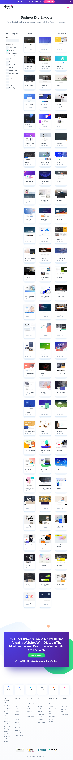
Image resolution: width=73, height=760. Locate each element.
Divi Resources (42, 708)
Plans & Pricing (19, 735)
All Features (7, 703)
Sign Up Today (36, 655)
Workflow (6, 718)
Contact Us (64, 706)
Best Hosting (41, 722)
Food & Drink (13, 70)
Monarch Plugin (19, 732)
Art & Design (12, 47)
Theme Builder (7, 726)
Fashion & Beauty (12, 66)
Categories (9, 44)
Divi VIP (17, 719)
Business (11, 50)
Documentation (30, 701)
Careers (63, 703)
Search (8, 37)
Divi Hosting (18, 722)
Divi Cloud (17, 711)
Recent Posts (41, 701)
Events (11, 62)
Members (19, 691)
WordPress (41, 714)
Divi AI (17, 714)
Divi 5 (16, 703)
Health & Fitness (13, 73)
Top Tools (40, 719)
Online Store (12, 79)
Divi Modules (7, 705)
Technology (12, 88)
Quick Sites (6, 711)
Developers (7, 739)
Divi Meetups (52, 701)
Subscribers (42, 691)
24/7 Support (30, 708)
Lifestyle (11, 76)
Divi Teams (18, 716)
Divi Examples (53, 708)
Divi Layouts (7, 708)
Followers (8, 691)
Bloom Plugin (18, 730)
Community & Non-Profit (13, 55)
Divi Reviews (52, 716)
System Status (30, 716)
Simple (11, 85)
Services (11, 82)
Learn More (49, 1)
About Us (63, 701)
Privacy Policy (64, 714)
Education (12, 59)
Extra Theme (18, 727)
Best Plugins (41, 716)
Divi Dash (17, 724)
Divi (16, 701)
